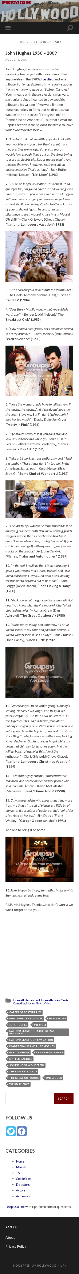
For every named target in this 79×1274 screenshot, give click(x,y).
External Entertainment (26, 1000)
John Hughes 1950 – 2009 (31, 53)
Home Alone (57, 1018)
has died (47, 79)
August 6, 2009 (16, 59)
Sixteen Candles (20, 1058)
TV (18, 1173)
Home (20, 1161)
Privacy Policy (15, 1246)
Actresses (23, 1196)
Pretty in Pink (19, 1052)
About (10, 1237)
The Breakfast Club (23, 1071)
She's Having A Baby (49, 1052)
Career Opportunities (25, 1012)
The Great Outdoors (24, 1077)
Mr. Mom (40, 1024)
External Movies (50, 1000)
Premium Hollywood (40, 1265)
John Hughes (18, 1024)
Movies (30, 1003)
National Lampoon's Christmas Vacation (31, 1032)
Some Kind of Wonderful (26, 1065)
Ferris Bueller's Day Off (25, 1018)
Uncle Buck (54, 1077)
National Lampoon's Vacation (31, 1039)
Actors (20, 1190)
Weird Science (19, 1084)
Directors (23, 1184)
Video (47, 1003)
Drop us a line (15, 1207)
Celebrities (23, 1178)
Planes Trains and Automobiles (32, 1046)
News (39, 1003)
